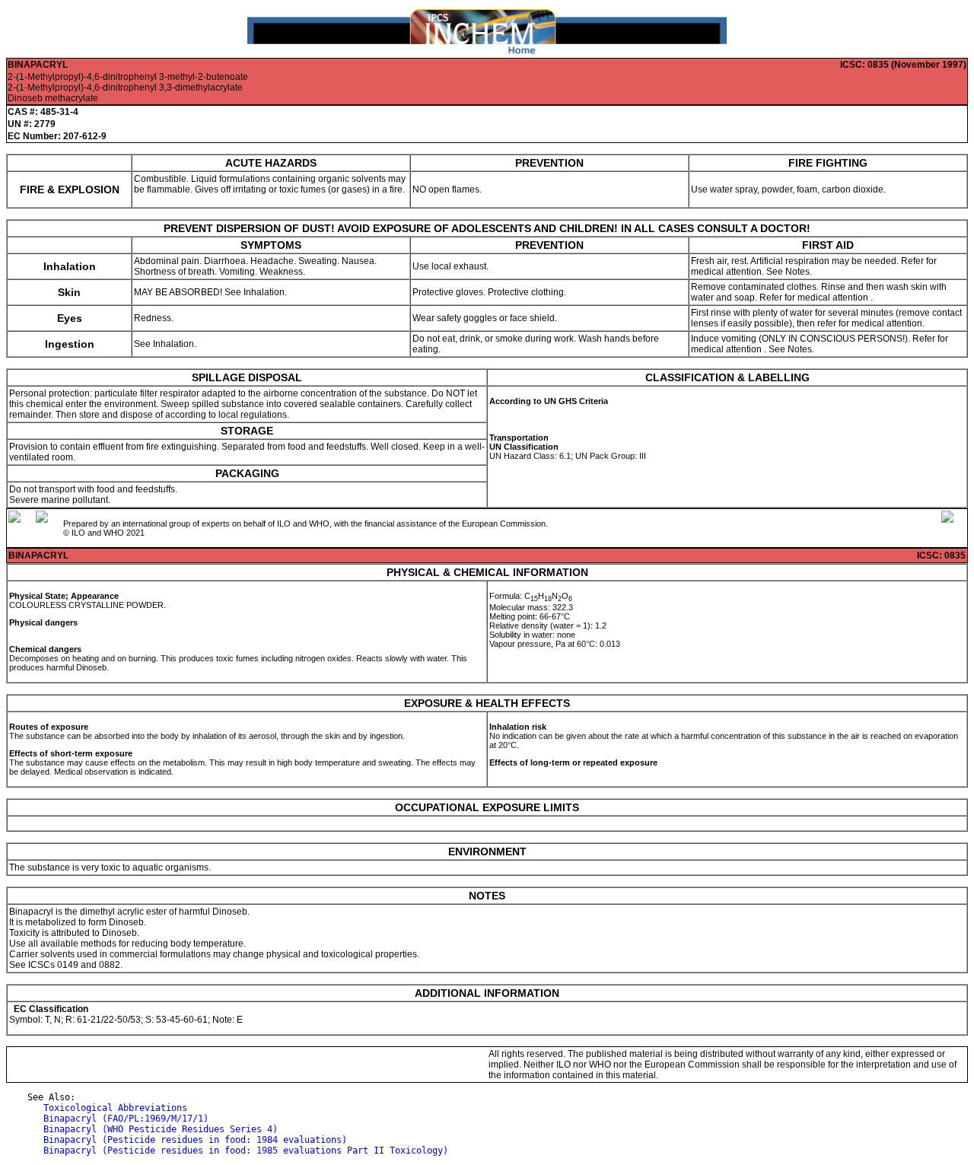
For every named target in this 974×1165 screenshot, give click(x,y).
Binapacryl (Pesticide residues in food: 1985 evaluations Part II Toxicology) (245, 1150)
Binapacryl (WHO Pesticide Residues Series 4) (160, 1129)
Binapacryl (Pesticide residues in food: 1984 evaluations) (195, 1140)
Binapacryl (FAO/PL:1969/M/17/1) (125, 1118)
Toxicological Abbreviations (115, 1108)
